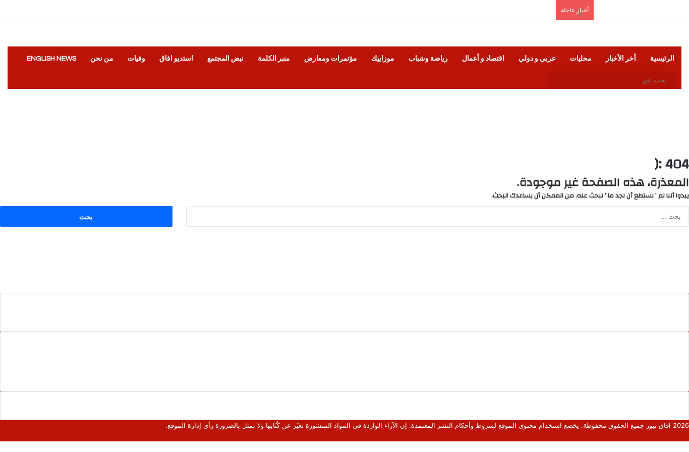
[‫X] (678, 436)
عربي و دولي (537, 58)
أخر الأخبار (621, 58)
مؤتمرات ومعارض (330, 58)
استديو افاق (176, 58)
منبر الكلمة (274, 58)
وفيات (136, 58)
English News (51, 58)
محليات (581, 58)
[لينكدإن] (670, 436)
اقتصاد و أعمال (483, 58)
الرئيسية (662, 58)
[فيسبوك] (686, 436)
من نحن (101, 58)
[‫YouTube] (662, 436)
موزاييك (382, 58)
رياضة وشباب (428, 58)
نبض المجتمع (225, 58)
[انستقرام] (654, 436)
